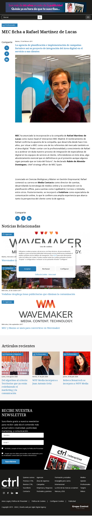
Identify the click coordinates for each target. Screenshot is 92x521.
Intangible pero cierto (63, 481)
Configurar (64, 269)
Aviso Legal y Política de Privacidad (14, 501)
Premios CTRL (28, 481)
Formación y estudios (63, 477)
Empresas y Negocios (45, 488)
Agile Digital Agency (39, 507)
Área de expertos (43, 481)
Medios (83, 477)
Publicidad (72, 501)
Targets (83, 488)
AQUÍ (55, 255)
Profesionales (85, 484)
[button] (72, 246)
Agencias (40, 477)
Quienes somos (28, 477)
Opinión (83, 481)
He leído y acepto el (23, 448)
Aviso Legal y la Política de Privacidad (30, 448)
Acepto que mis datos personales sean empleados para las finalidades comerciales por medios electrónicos (22, 454)
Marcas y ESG (60, 491)
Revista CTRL (28, 484)
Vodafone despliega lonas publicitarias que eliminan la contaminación (38, 294)
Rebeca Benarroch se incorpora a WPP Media (75, 382)
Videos (82, 491)
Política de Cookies (41, 274)
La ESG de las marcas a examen (66, 488)
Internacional (59, 484)
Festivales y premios (44, 491)
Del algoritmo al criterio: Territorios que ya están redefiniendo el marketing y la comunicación (15, 387)
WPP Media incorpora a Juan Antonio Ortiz (45, 382)
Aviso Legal (52, 274)
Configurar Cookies (57, 501)
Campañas (40, 484)
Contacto (26, 491)
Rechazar (46, 269)
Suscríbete (27, 488)
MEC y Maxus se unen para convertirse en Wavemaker (31, 327)
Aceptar (27, 269)
